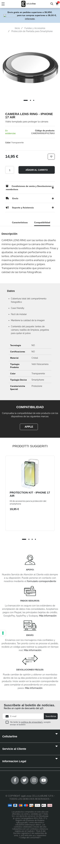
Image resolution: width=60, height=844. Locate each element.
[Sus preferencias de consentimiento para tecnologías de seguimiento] (3, 633)
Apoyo (30, 569)
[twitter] (24, 780)
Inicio (17, 28)
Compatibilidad (42, 222)
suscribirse (50, 716)
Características (20, 222)
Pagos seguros (29, 600)
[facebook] (15, 780)
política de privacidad (31, 722)
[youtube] (44, 780)
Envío (29, 635)
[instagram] (34, 780)
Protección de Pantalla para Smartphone (32, 31)
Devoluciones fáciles (29, 669)
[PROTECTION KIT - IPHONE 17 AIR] (30, 474)
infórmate (30, 18)
